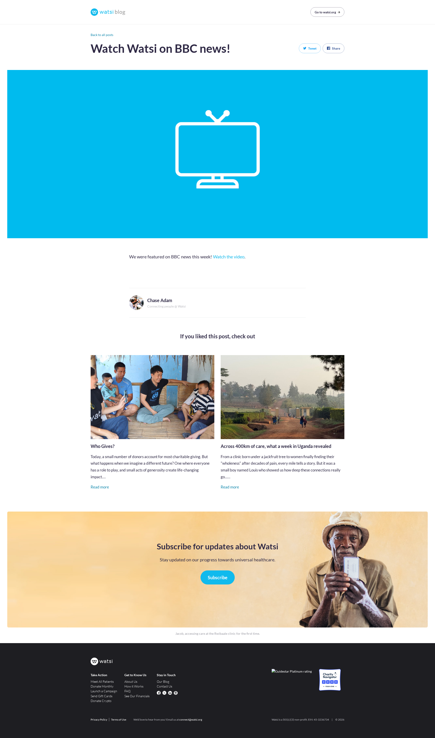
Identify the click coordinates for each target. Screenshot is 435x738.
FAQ (127, 691)
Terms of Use (118, 719)
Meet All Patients (102, 681)
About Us (130, 681)
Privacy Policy (99, 719)
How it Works (133, 686)
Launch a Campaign (104, 691)
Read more (100, 487)
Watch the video (228, 256)
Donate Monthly (102, 686)
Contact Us (164, 686)
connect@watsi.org (190, 719)
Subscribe (217, 577)
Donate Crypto (101, 701)
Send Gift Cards (101, 696)
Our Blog (163, 681)
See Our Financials (137, 696)
